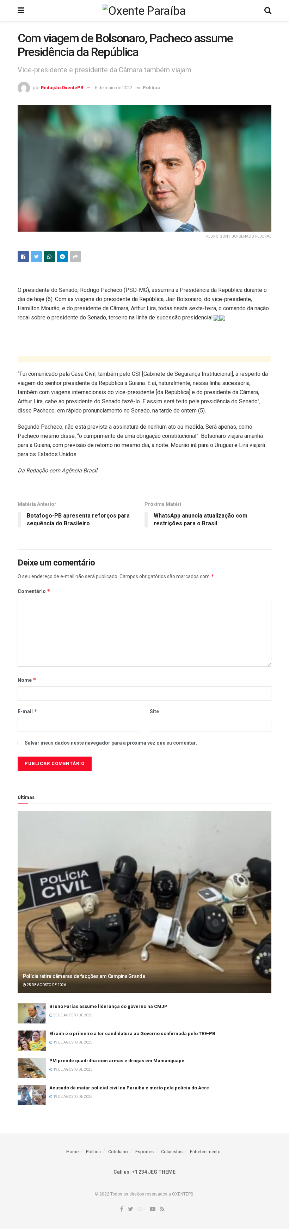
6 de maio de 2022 (113, 87)
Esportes (144, 1151)
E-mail (27, 711)
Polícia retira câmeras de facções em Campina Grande (84, 976)
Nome (27, 680)
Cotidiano (118, 1151)
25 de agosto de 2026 (46, 985)
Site (154, 711)
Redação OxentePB (62, 87)
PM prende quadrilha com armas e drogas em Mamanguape (116, 1060)
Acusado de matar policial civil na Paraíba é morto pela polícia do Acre (129, 1087)
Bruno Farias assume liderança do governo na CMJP (108, 1006)
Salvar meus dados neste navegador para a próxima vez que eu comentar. (111, 743)
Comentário (34, 591)
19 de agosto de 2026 (72, 1042)
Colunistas (172, 1151)
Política (151, 87)
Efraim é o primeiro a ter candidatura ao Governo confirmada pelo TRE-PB (132, 1033)
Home (72, 1151)
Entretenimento (205, 1151)
